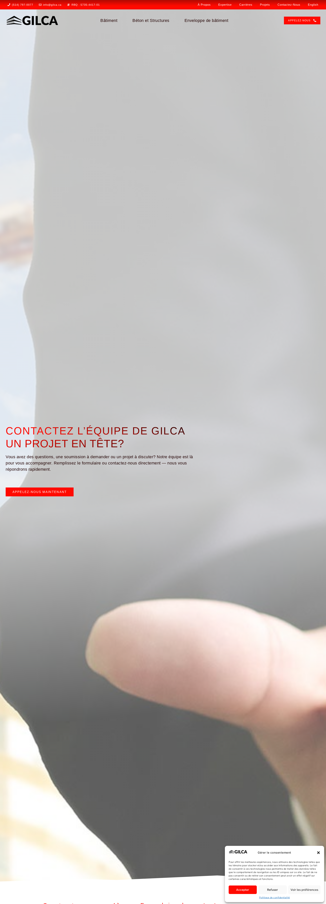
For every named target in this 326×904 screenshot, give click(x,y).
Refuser (272, 890)
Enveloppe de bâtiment (206, 20)
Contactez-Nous (289, 4)
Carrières (245, 4)
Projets (265, 4)
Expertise (225, 4)
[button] (318, 853)
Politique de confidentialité (274, 897)
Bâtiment (108, 20)
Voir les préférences (304, 890)
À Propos (204, 4)
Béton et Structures (150, 20)
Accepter (242, 890)
